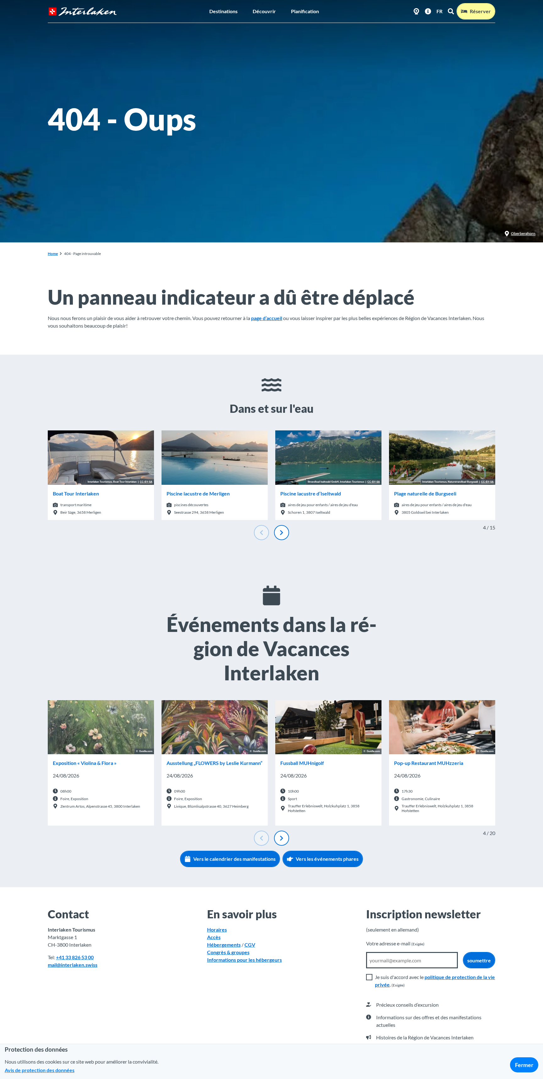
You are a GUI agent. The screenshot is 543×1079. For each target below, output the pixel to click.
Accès (214, 937)
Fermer (524, 1064)
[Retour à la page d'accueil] (83, 11)
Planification (305, 11)
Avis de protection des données (39, 1070)
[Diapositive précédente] (261, 532)
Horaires (217, 929)
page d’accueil (266, 318)
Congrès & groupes (228, 952)
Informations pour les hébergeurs (244, 960)
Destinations (223, 11)
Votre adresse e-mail (395, 943)
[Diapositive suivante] (281, 532)
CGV (249, 945)
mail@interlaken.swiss (72, 965)
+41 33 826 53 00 (75, 957)
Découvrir (264, 11)
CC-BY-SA (146, 482)
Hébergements (224, 945)
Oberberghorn (523, 233)
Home (53, 253)
